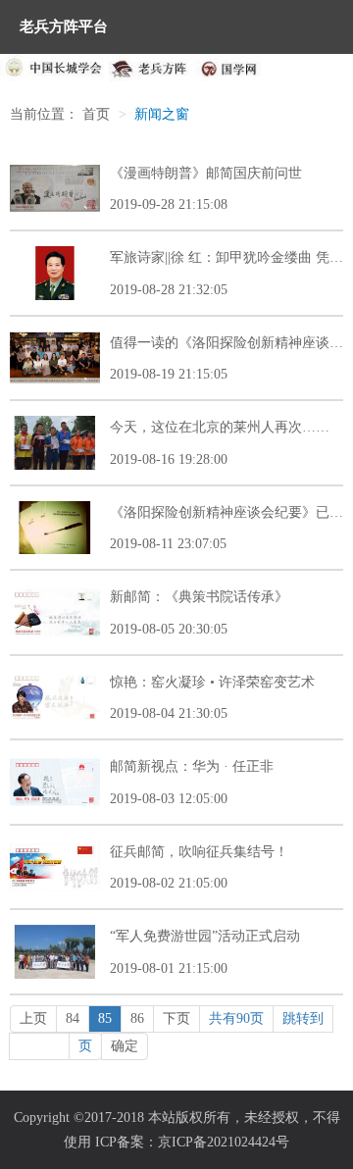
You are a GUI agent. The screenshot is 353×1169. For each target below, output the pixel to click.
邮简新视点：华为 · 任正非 (192, 766)
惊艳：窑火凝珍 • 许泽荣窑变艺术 (212, 682)
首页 (96, 114)
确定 (124, 1046)
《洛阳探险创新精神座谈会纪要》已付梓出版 (226, 512)
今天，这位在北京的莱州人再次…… (219, 427)
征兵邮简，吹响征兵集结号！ (199, 851)
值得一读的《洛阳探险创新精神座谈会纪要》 (226, 342)
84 (72, 1018)
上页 (33, 1018)
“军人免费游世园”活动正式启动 (205, 936)
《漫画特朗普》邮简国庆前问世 (206, 173)
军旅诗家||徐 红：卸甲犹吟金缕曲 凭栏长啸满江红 (226, 257)
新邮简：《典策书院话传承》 (199, 596)
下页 (176, 1018)
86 (137, 1018)
